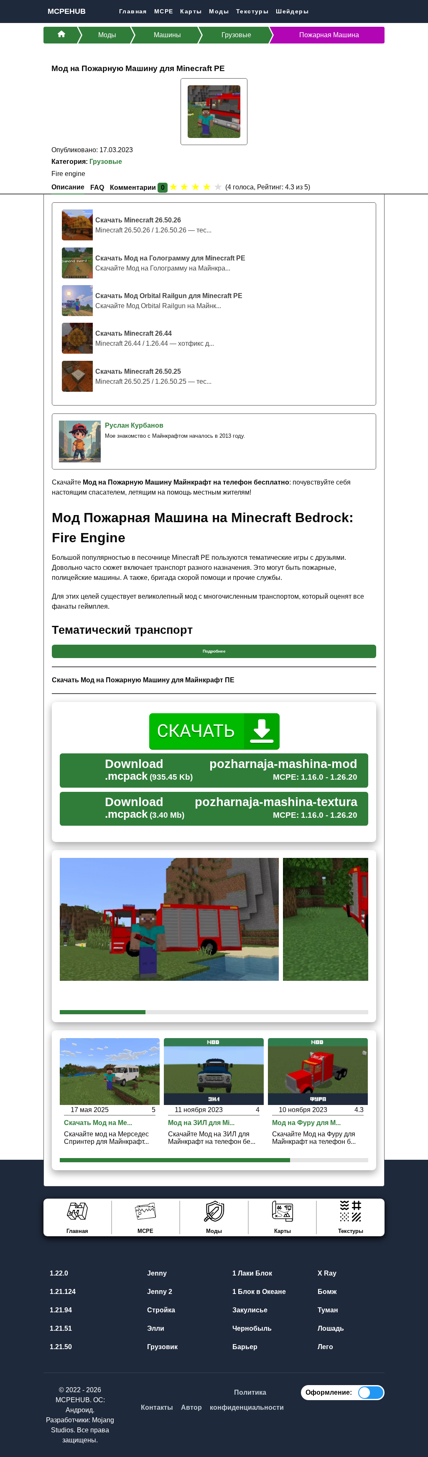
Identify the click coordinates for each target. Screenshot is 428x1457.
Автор (191, 1407)
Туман (327, 1310)
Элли (154, 1328)
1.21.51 (60, 1328)
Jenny (156, 1273)
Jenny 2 (158, 1291)
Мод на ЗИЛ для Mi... (201, 1123)
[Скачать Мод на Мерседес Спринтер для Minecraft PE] (110, 1070)
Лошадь (330, 1328)
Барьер (244, 1346)
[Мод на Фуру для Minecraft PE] (318, 1070)
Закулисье (249, 1310)
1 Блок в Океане (258, 1291)
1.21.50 (60, 1346)
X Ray (326, 1273)
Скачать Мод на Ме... (98, 1123)
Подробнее (214, 651)
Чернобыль (251, 1328)
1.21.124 (62, 1291)
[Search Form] (377, 11)
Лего (324, 1346)
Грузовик (161, 1346)
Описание (67, 187)
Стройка (160, 1310)
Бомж (326, 1291)
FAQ (97, 187)
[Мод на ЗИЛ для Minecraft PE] (214, 1070)
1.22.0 (58, 1273)
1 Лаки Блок (251, 1273)
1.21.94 (60, 1310)
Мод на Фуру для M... (306, 1123)
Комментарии (137, 187)
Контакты (157, 1407)
